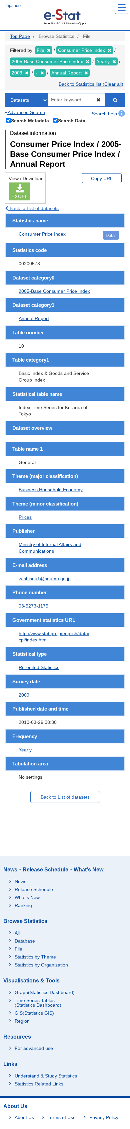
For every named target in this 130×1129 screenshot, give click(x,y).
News (20, 881)
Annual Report (34, 318)
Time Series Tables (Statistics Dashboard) (38, 1002)
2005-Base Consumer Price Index (54, 291)
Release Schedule (34, 889)
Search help (105, 113)
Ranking (23, 905)
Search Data (71, 120)
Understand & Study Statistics (46, 1075)
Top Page (20, 36)
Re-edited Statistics (39, 667)
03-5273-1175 (33, 606)
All (17, 933)
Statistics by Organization (41, 964)
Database (25, 941)
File (18, 949)
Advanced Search (26, 112)
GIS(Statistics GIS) (34, 1013)
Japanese (14, 6)
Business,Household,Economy (51, 489)
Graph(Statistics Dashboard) (45, 992)
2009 (24, 695)
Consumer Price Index (42, 234)
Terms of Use (62, 1117)
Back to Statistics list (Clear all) (91, 84)
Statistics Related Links (39, 1083)
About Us (24, 1117)
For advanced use (34, 1048)
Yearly (25, 749)
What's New (27, 897)
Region (22, 1021)
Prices (25, 517)
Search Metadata (30, 120)
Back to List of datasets (33, 208)
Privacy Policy (103, 1117)
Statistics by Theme (35, 957)
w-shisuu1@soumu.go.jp (45, 578)
